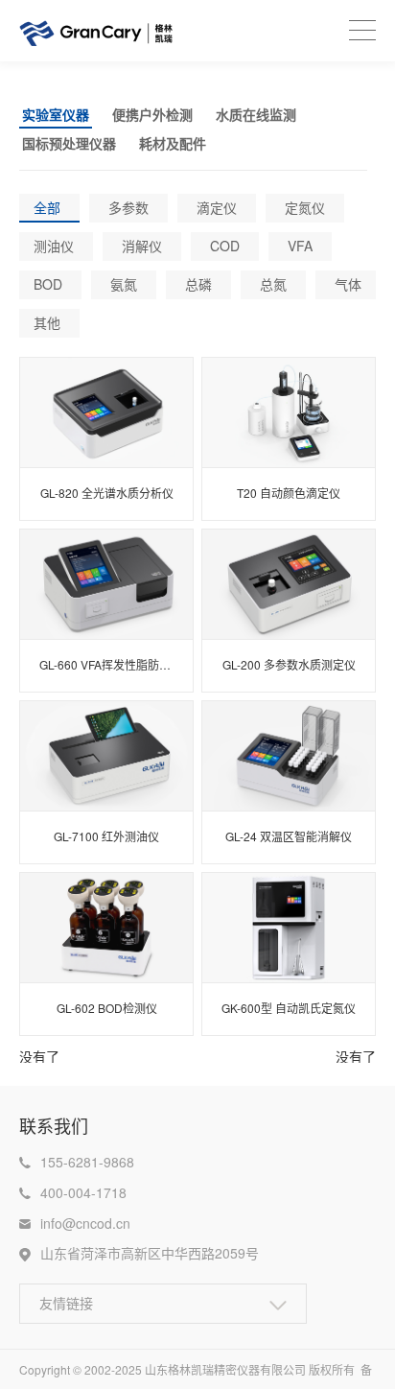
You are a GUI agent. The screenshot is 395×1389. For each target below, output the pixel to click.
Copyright (46, 1369)
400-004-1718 (83, 1192)
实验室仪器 (55, 114)
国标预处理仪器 (69, 143)
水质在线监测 (256, 114)
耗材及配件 (172, 143)
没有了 (39, 1056)
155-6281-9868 (87, 1161)
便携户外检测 (152, 114)
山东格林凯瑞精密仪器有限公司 (225, 1369)
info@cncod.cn (85, 1223)
